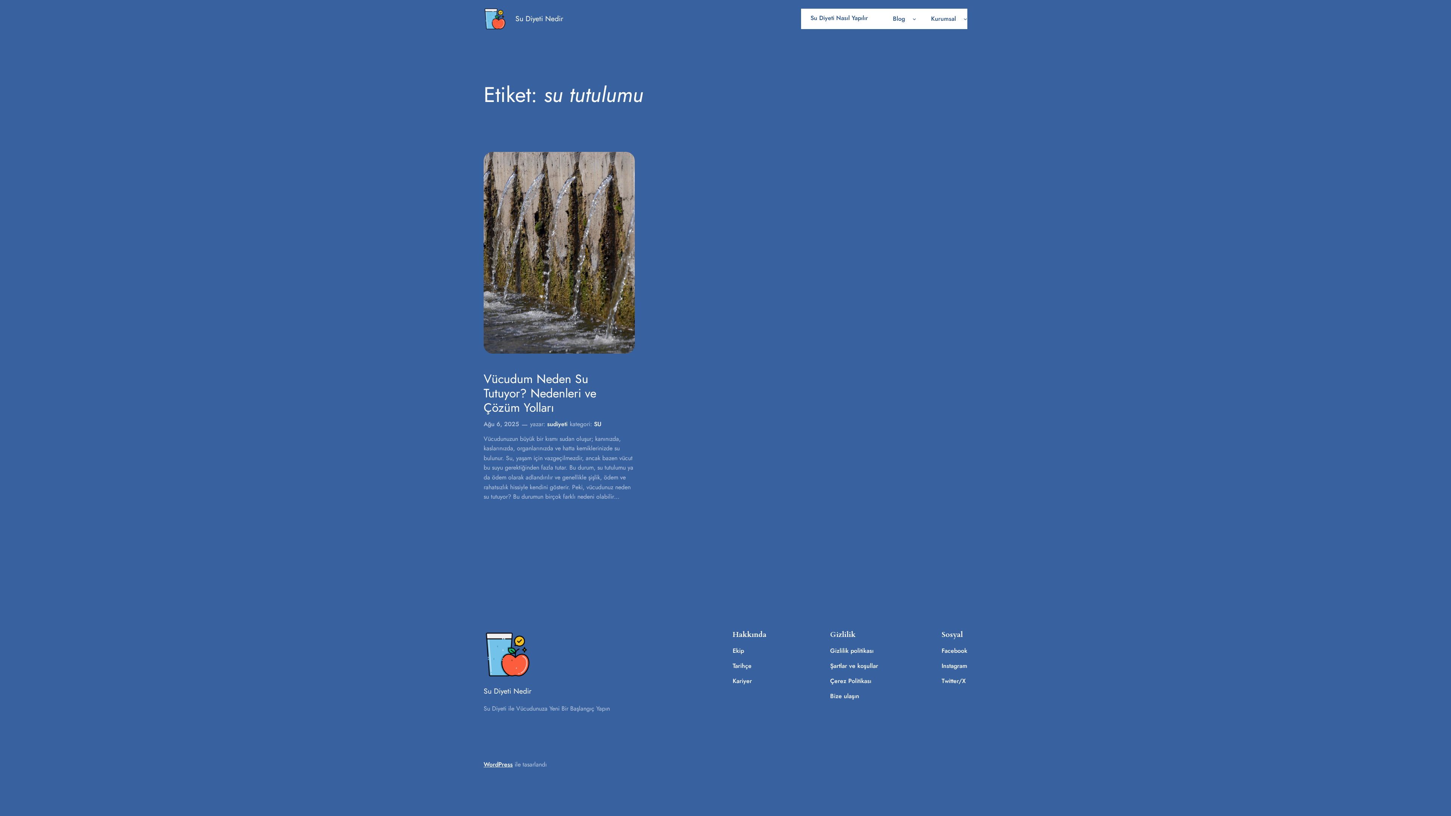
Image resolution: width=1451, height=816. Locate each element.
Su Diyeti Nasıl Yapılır (839, 18)
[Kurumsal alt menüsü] (965, 19)
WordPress (498, 764)
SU (598, 424)
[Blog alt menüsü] (914, 19)
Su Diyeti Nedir (539, 18)
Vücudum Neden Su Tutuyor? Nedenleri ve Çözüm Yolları (540, 393)
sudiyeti (557, 424)
